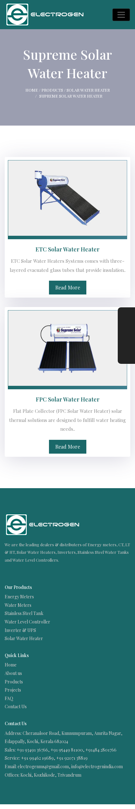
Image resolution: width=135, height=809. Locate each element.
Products (52, 90)
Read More (67, 287)
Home (31, 90)
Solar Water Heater (88, 90)
